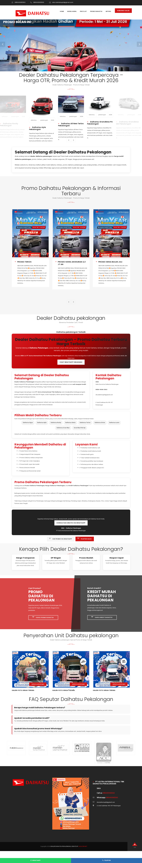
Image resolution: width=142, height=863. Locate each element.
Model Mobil (72, 11)
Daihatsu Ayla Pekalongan (8, 128)
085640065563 (20, 2)
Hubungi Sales (123, 11)
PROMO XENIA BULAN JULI (70, 261)
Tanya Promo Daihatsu (44, 617)
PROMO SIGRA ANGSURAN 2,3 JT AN (31, 263)
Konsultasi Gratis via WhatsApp (71, 523)
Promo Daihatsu (96, 11)
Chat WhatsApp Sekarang (71, 362)
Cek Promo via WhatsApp (62, 539)
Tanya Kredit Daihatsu (103, 617)
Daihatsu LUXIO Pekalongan (125, 122)
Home (62, 11)
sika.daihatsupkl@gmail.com (62, 2)
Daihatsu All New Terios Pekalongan (42, 124)
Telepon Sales (85, 539)
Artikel (108, 11)
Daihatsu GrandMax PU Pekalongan (71, 122)
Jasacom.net (82, 846)
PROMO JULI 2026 (106, 261)
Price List (83, 11)
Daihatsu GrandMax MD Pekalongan (98, 122)
